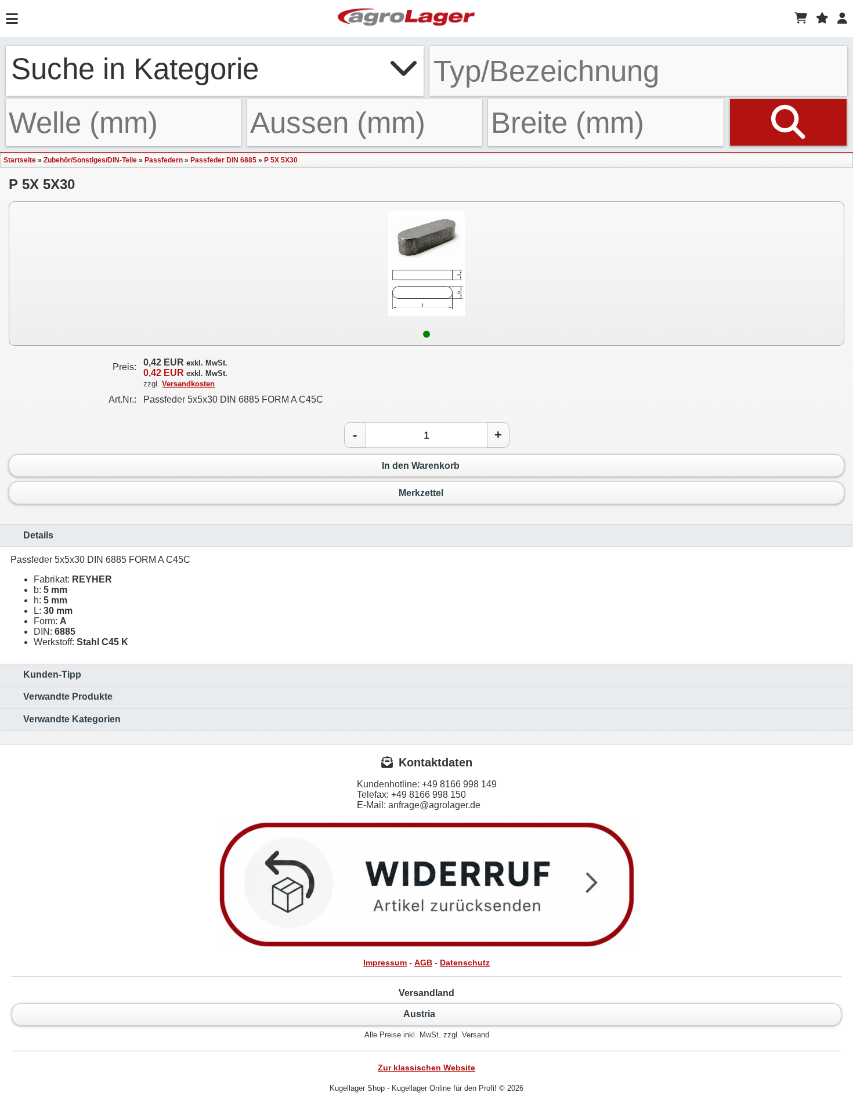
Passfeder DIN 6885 (223, 160)
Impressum (385, 962)
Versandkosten (188, 383)
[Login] (842, 18)
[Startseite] (406, 18)
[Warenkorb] (800, 18)
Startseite (19, 160)
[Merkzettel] (822, 18)
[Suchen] (788, 122)
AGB (423, 962)
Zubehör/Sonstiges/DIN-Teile (90, 160)
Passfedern (163, 160)
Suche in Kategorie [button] (135, 68)
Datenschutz (465, 962)
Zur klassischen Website (426, 1067)
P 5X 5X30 (281, 160)
